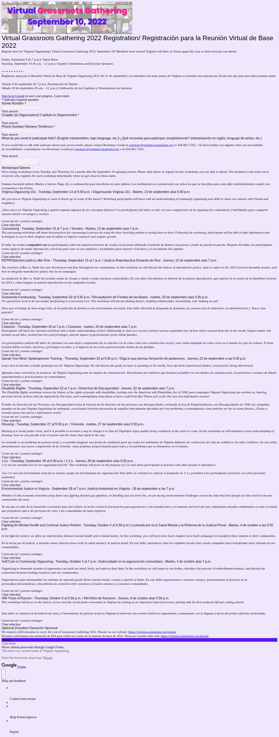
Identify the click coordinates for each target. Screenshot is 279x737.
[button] (139, 225)
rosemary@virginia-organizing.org (151, 145)
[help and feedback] (4, 674)
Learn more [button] (61, 96)
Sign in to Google (13, 96)
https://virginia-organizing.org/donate (152, 632)
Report (48, 657)
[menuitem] (143, 693)
